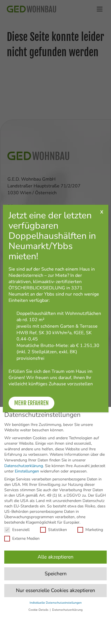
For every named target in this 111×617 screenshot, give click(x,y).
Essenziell (21, 529)
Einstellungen (27, 471)
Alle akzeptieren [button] (55, 556)
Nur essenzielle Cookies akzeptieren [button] (55, 590)
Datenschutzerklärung (23, 465)
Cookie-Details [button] (38, 610)
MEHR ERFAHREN (31, 403)
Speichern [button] (56, 573)
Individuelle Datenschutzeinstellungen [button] (56, 603)
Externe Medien (26, 538)
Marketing (94, 529)
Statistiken (57, 529)
